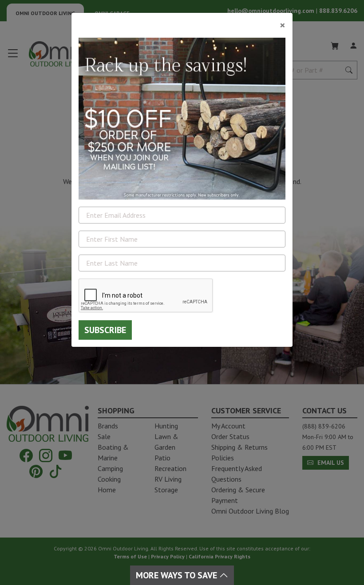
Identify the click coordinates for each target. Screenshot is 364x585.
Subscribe (105, 330)
